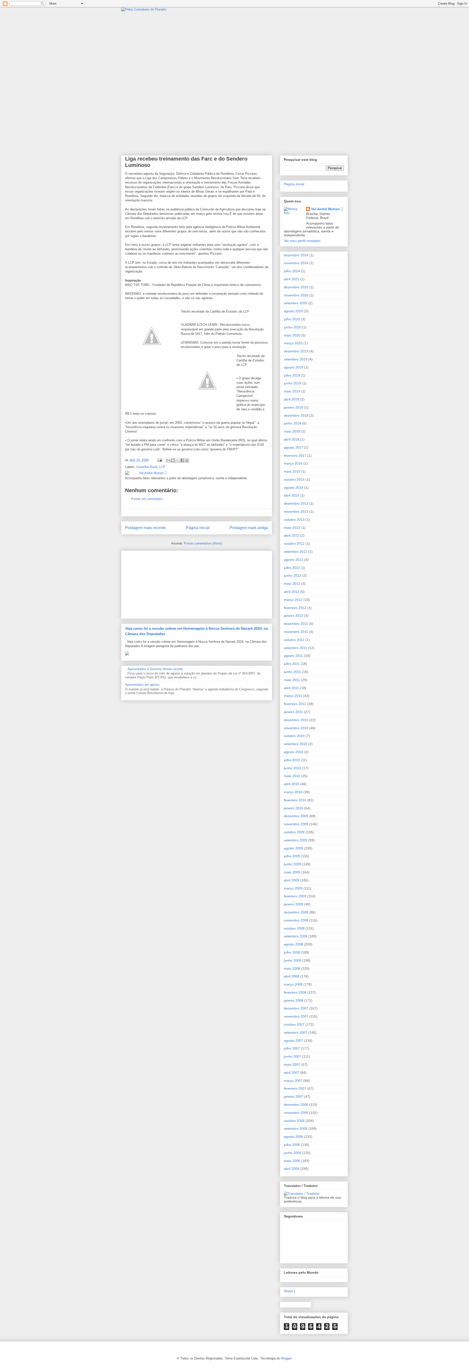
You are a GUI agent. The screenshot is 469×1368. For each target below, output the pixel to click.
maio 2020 (292, 335)
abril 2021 (291, 279)
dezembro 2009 (296, 816)
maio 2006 (292, 1161)
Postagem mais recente (145, 528)
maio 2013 (292, 528)
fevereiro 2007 (295, 1088)
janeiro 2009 (293, 904)
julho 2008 (292, 952)
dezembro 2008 (296, 912)
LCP (162, 467)
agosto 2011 (293, 656)
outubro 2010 (294, 736)
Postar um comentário (146, 499)
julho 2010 (292, 760)
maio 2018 (292, 431)
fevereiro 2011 (295, 704)
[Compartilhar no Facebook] (182, 460)
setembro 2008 (295, 936)
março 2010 (293, 792)
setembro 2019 (295, 359)
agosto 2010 (293, 752)
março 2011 (293, 696)
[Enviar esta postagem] (159, 460)
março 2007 (293, 1081)
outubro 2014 (294, 479)
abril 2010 (291, 784)
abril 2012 (291, 592)
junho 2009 (292, 864)
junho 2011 (292, 672)
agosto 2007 (293, 1040)
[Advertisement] (161, 583)
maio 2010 (292, 776)
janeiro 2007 (293, 1096)
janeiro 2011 (293, 712)
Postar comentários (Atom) (203, 543)
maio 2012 (292, 584)
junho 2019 (292, 383)
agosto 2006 (293, 1137)
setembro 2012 (295, 552)
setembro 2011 (295, 648)
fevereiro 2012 (295, 608)
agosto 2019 (293, 367)
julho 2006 (292, 1145)
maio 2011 (292, 680)
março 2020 (293, 343)
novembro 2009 (296, 824)
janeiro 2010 (293, 808)
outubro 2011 (294, 640)
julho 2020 (292, 319)
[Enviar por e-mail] (168, 460)
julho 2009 (292, 856)
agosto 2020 (293, 311)
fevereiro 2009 (295, 896)
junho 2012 (292, 575)
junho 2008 (292, 960)
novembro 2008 (296, 920)
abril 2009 (291, 880)
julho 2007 (292, 1048)
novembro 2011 (296, 632)
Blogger (286, 1358)
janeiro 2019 (293, 407)
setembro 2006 (295, 1128)
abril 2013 (291, 535)
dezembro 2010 (296, 720)
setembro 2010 (295, 744)
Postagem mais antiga (249, 528)
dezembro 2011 (296, 624)
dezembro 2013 (296, 503)
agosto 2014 (293, 487)
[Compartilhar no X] (177, 460)
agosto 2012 (293, 560)
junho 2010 (292, 768)
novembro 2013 (296, 511)
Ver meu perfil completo (302, 241)
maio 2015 (292, 471)
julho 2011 (292, 664)
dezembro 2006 (296, 1105)
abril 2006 (291, 1169)
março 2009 (293, 888)
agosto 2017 (293, 447)
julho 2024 (292, 271)
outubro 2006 (294, 1121)
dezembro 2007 (296, 1008)
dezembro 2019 (296, 351)
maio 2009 (292, 872)
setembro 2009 (295, 840)
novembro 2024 (296, 263)
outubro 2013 (294, 519)
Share (288, 1291)
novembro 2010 (296, 728)
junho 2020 (292, 327)
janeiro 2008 (293, 1000)
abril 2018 (291, 439)
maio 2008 (292, 968)
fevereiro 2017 (295, 455)
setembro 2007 (295, 1032)
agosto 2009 (293, 848)
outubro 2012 (294, 543)
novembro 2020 (296, 295)
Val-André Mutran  (327, 209)
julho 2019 (292, 375)
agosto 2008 (293, 944)
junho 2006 (292, 1153)
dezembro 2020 (296, 287)
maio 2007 (292, 1064)
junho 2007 (292, 1056)
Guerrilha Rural (146, 467)
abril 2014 (291, 495)
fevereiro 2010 (295, 800)
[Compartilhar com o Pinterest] (186, 460)
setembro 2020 (295, 303)
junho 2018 (292, 423)
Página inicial (198, 528)
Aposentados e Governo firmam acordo (155, 669)
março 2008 (293, 984)
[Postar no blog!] (173, 460)
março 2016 (293, 463)
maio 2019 (292, 391)
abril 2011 (291, 688)
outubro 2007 (294, 1024)
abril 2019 (291, 399)
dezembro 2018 (296, 415)
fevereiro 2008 (295, 992)
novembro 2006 (296, 1113)
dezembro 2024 (296, 255)
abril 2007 (291, 1073)
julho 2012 (292, 568)
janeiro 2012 (293, 616)
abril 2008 (291, 976)
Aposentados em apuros (142, 684)
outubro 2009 (294, 832)
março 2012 (293, 600)
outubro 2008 (294, 928)
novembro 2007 (296, 1016)
